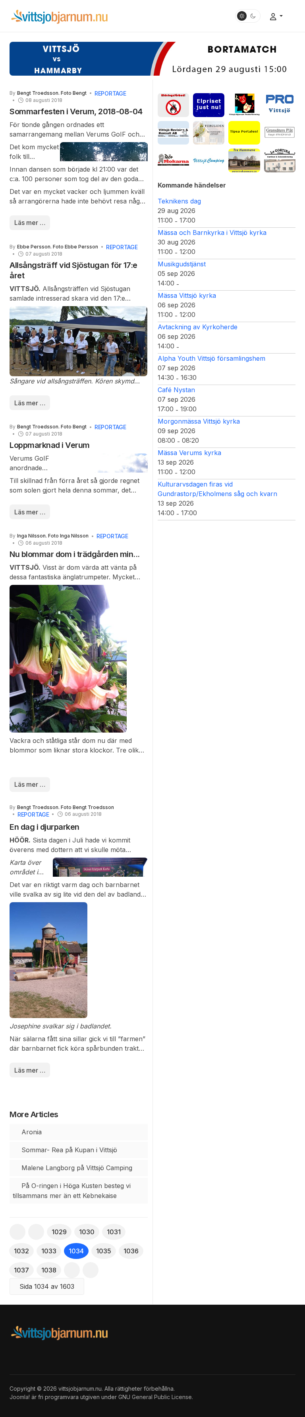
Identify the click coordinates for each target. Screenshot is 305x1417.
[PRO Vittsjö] (279, 104)
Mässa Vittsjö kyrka (187, 295)
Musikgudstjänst (182, 264)
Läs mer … (30, 223)
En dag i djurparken (44, 827)
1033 (48, 1251)
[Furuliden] (208, 132)
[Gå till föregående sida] (36, 1232)
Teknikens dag (179, 201)
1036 (131, 1251)
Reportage (110, 93)
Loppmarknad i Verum (50, 445)
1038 (48, 1270)
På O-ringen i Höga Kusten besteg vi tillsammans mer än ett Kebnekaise (72, 1191)
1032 (21, 1251)
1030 (87, 1232)
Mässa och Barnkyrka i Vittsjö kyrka (212, 232)
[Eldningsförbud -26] (173, 104)
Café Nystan (176, 390)
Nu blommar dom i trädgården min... (75, 554)
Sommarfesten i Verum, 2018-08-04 (76, 111)
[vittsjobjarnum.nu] (59, 15)
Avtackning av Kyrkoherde (197, 327)
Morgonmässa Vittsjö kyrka (199, 421)
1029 (59, 1232)
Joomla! (20, 1397)
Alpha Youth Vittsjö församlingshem (211, 358)
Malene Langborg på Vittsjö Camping (75, 1168)
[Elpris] (208, 104)
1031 (114, 1232)
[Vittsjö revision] (173, 132)
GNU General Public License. (155, 1397)
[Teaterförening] (244, 104)
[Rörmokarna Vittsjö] (173, 160)
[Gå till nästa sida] (72, 1270)
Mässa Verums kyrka (189, 453)
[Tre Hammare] (244, 160)
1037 (21, 1270)
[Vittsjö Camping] (208, 160)
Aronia (30, 1132)
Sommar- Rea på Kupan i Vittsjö (68, 1150)
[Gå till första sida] (17, 1232)
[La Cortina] (279, 160)
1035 (103, 1251)
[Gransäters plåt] (279, 132)
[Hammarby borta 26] (152, 58)
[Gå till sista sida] (90, 1270)
